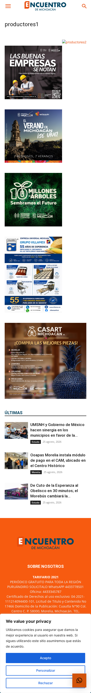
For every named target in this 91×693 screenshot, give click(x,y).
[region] (45, 653)
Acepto (45, 658)
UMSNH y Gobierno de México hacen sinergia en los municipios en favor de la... (57, 430)
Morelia (36, 472)
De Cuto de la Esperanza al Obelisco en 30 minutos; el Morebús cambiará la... (54, 490)
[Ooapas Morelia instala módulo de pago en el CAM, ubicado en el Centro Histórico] (16, 460)
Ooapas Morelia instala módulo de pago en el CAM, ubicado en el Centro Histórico (58, 460)
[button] (7, 6)
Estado (35, 441)
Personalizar (45, 670)
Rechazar (45, 683)
